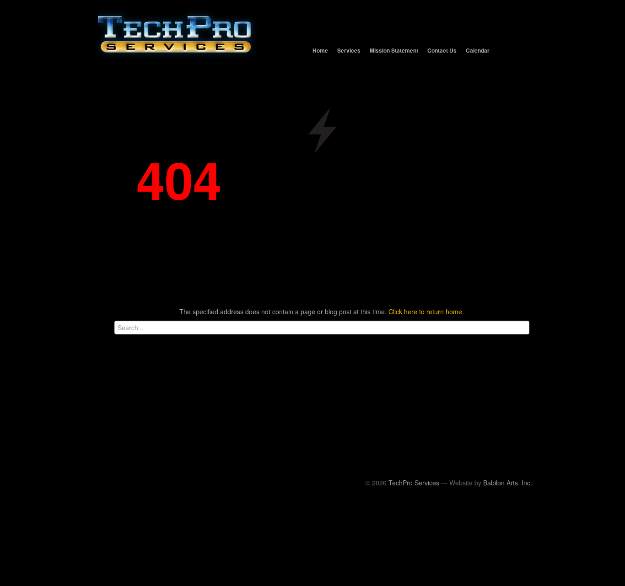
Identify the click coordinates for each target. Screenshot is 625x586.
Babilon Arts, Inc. (507, 482)
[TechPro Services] (312, 4)
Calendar (478, 50)
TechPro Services (413, 482)
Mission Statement (394, 50)
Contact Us (442, 50)
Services (349, 50)
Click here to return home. (426, 311)
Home (320, 50)
